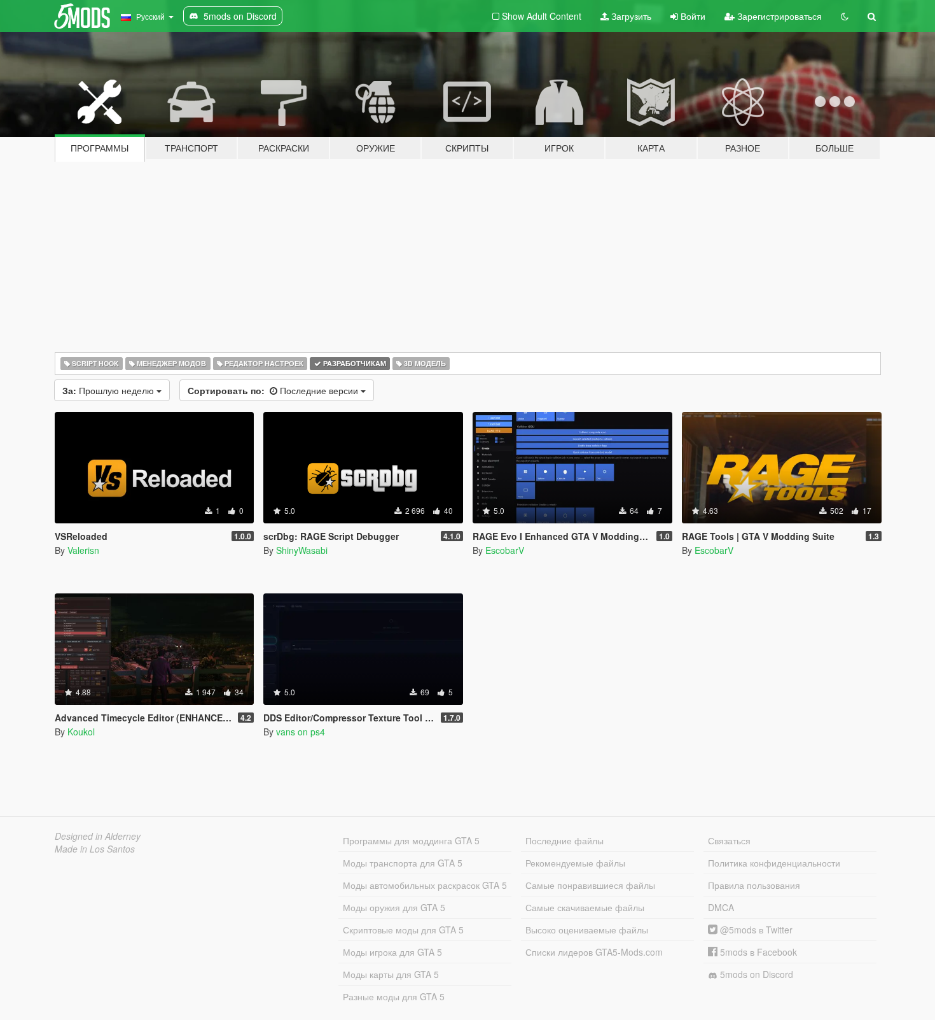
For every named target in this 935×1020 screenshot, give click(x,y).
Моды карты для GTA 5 (391, 974)
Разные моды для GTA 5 (394, 996)
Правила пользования (754, 885)
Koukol (81, 731)
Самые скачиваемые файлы (584, 907)
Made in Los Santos (95, 848)
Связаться (729, 840)
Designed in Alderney (98, 836)
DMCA (721, 907)
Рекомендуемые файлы (575, 862)
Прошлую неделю (109, 390)
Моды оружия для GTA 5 (394, 907)
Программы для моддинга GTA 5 (411, 840)
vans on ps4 (300, 731)
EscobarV (504, 550)
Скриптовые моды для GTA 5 (403, 929)
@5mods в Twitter (755, 929)
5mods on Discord (755, 974)
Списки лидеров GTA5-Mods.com (594, 952)
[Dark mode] (844, 16)
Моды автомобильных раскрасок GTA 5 (425, 885)
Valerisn (83, 550)
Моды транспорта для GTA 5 (402, 862)
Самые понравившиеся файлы (590, 885)
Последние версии (274, 390)
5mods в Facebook (757, 952)
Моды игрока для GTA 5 (392, 952)
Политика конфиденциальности (774, 862)
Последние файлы (564, 840)
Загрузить (630, 16)
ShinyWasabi (302, 550)
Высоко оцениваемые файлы (586, 929)
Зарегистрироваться (778, 16)
